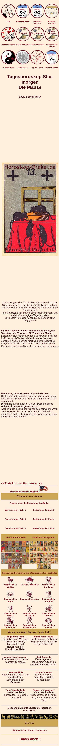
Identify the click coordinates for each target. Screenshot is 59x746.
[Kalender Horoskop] (52, 17)
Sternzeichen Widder (10, 586)
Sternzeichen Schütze (48, 614)
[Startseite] (8, 17)
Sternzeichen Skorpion (29, 614)
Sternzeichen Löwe (29, 599)
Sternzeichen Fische (48, 626)
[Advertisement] (29, 130)
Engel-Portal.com (15, 636)
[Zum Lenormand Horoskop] (15, 569)
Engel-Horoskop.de (43, 636)
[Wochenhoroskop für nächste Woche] (52, 64)
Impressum (41, 730)
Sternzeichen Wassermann (29, 626)
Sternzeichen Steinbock (10, 626)
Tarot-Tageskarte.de (15, 690)
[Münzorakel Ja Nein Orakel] (23, 64)
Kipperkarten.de (44, 672)
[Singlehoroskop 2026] (8, 40)
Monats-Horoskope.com (15, 657)
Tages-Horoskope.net (43, 690)
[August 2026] (23, 40)
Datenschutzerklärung (23, 730)
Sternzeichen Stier (29, 585)
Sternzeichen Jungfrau (48, 600)
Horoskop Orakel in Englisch (24, 491)
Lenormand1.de (15, 672)
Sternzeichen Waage (10, 614)
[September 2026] (37, 40)
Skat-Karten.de (44, 657)
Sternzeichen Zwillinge (48, 586)
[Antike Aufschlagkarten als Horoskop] (44, 569)
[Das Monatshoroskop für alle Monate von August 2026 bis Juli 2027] (52, 40)
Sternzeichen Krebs (10, 600)
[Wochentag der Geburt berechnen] (37, 64)
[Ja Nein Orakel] (8, 64)
